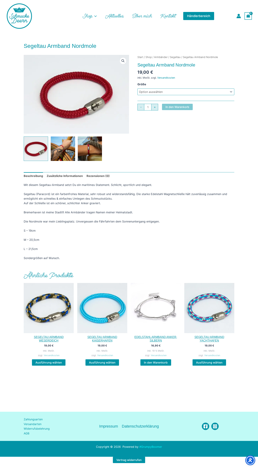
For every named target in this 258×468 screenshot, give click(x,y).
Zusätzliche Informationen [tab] (65, 176)
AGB (26, 433)
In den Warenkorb (177, 107)
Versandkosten (166, 77)
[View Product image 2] (63, 148)
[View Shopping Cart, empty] (248, 16)
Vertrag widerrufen (129, 460)
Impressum (108, 426)
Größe (141, 84)
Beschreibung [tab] (33, 176)
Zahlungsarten (33, 419)
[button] (94, 16)
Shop (148, 57)
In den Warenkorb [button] (156, 362)
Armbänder (161, 57)
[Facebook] (205, 426)
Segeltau (175, 57)
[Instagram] (215, 426)
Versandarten (32, 424)
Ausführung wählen (48, 362)
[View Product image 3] (90, 148)
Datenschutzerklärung (140, 426)
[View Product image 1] (36, 148)
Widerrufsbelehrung (37, 428)
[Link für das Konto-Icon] (238, 16)
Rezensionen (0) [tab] (98, 176)
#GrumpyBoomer (150, 446)
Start (140, 57)
